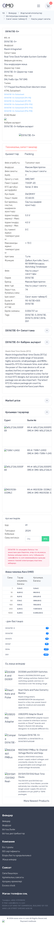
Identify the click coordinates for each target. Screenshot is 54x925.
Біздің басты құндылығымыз (16, 855)
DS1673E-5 (10, 628)
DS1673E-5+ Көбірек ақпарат (19, 126)
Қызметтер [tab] (12, 154)
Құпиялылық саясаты (13, 877)
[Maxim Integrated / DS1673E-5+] (27, 135)
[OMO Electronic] (8, 6)
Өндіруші (6, 825)
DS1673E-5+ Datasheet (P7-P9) (17, 101)
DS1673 (8, 639)
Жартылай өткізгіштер (31, 13)
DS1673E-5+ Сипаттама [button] (19, 330)
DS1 (7, 655)
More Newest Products (36, 800)
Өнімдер (13, 13)
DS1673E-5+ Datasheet (14, 94)
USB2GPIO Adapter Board (30, 714)
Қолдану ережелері (12, 881)
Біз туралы (7, 847)
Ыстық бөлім (8, 829)
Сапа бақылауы (10, 873)
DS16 (7, 649)
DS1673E (9, 633)
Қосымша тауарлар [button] (17, 412)
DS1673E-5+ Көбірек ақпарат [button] (23, 342)
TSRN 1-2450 (39, 450)
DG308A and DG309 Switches (33, 672)
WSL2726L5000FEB (43, 427)
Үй (3, 13)
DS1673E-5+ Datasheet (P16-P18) (18, 111)
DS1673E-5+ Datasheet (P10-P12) (18, 104)
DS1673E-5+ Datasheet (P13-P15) (18, 108)
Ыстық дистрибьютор (13, 833)
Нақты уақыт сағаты (40, 19)
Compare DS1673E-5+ (29, 735)
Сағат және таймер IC (16, 19)
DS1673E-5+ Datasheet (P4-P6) (17, 98)
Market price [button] (12, 400)
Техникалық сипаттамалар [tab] (21, 147)
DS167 (7, 644)
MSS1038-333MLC (42, 489)
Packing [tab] (29, 154)
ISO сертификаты (11, 851)
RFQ (45, 539)
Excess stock (8, 885)
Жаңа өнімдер (9, 859)
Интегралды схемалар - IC (19, 16)
